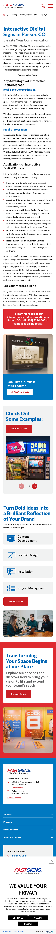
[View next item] (34, 486)
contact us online (23, 323)
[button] (51, 860)
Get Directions (17, 787)
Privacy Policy (7, 931)
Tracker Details (19, 931)
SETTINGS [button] (18, 917)
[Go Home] (4, 15)
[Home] (14, 6)
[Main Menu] (50, 6)
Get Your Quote (21, 392)
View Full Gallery (19, 428)
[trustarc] (48, 931)
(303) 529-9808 (35, 320)
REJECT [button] (28, 923)
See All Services (15, 601)
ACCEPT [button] (38, 917)
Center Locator (14, 797)
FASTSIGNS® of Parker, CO (18, 46)
